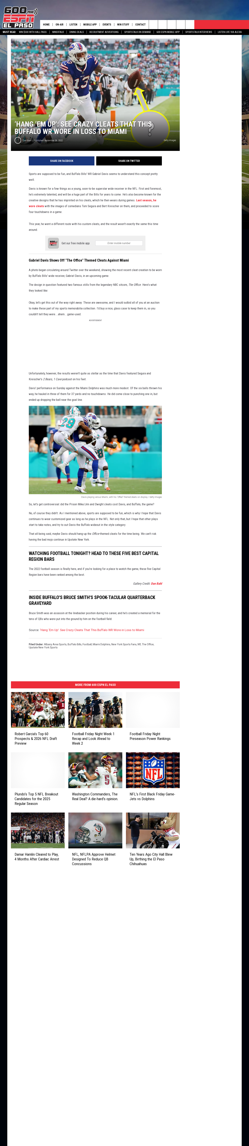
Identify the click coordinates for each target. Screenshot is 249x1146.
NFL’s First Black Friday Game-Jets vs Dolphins (152, 796)
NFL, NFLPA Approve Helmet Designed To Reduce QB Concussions (93, 859)
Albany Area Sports (55, 644)
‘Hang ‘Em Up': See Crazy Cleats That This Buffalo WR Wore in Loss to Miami (92, 630)
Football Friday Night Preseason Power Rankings (150, 736)
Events (107, 24)
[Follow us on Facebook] (171, 24)
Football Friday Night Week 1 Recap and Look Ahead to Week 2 (93, 738)
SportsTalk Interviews (198, 32)
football (87, 644)
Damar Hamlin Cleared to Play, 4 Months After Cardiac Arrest (37, 856)
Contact (140, 24)
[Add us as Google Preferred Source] (162, 24)
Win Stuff (123, 24)
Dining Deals (76, 32)
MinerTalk (58, 32)
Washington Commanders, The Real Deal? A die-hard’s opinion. (95, 796)
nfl (139, 644)
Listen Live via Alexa (230, 32)
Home (46, 24)
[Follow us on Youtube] (180, 24)
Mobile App (90, 24)
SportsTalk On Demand (137, 32)
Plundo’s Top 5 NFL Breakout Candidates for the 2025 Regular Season (36, 799)
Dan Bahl (27, 140)
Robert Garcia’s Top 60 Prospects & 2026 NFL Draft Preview (36, 738)
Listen (73, 24)
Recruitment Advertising (104, 32)
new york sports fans (124, 644)
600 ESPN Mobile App (168, 32)
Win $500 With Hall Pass (33, 32)
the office (148, 644)
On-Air (59, 24)
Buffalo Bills (74, 644)
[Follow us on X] (189, 24)
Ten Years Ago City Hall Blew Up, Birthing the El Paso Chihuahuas (151, 859)
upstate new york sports (43, 647)
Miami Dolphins (101, 644)
